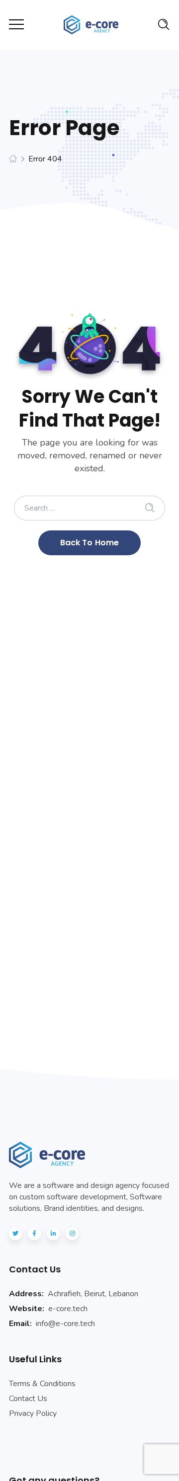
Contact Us (28, 1398)
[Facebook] (34, 1233)
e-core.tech (68, 1308)
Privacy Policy (33, 1413)
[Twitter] (15, 1233)
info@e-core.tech (65, 1323)
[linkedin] (53, 1233)
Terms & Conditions (42, 1383)
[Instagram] (72, 1233)
